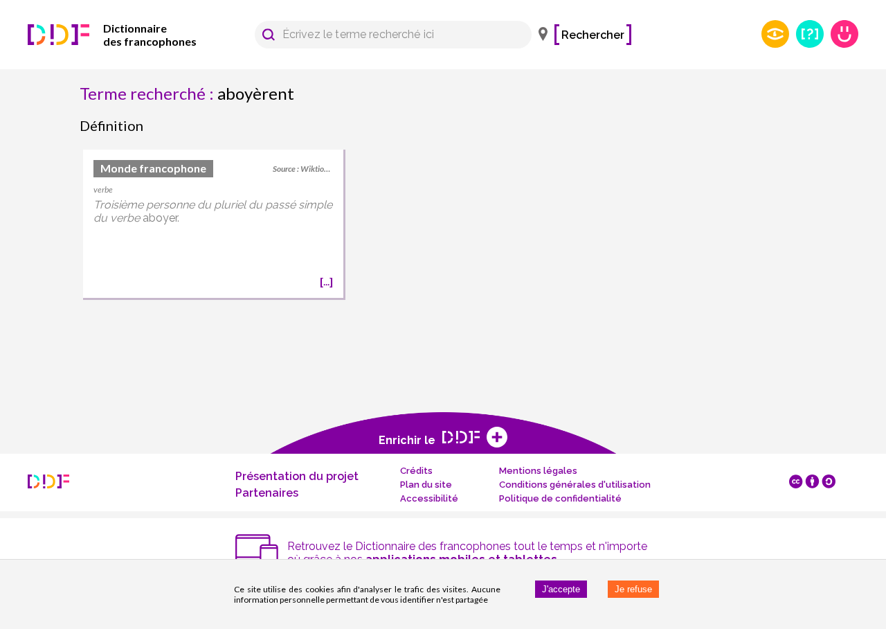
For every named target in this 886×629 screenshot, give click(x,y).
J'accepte (561, 589)
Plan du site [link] (426, 484)
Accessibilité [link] (429, 498)
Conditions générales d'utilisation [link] (575, 484)
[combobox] (386, 34)
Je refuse (633, 589)
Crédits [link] (416, 471)
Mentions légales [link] (538, 471)
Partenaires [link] (266, 492)
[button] (268, 34)
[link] (131, 34)
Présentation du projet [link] (297, 476)
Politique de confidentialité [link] (560, 498)
